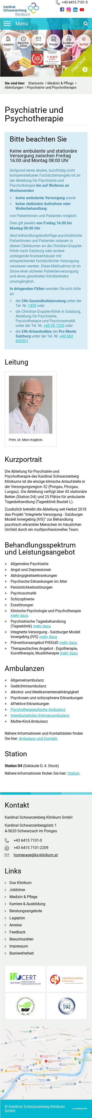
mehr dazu (19, 615)
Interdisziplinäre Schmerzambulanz (40, 715)
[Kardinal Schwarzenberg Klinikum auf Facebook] (62, 9)
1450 (32, 305)
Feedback (17, 932)
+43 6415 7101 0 (75, 2)
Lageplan (17, 918)
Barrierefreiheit (21, 953)
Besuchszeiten (21, 939)
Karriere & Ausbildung (27, 904)
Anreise (15, 925)
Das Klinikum (20, 882)
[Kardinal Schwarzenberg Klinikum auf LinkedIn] (75, 9)
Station (73, 773)
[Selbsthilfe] (67, 979)
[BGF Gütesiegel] (25, 1006)
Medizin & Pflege (60, 83)
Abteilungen (14, 87)
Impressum (18, 946)
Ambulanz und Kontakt (38, 738)
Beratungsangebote (25, 911)
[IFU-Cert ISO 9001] (25, 979)
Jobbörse (17, 890)
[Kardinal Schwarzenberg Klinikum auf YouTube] (82, 9)
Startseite (36, 83)
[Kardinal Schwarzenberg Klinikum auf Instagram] (69, 9)
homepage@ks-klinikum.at (36, 855)
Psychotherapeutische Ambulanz (38, 709)
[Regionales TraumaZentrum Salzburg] (67, 1006)
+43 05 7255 (53, 325)
